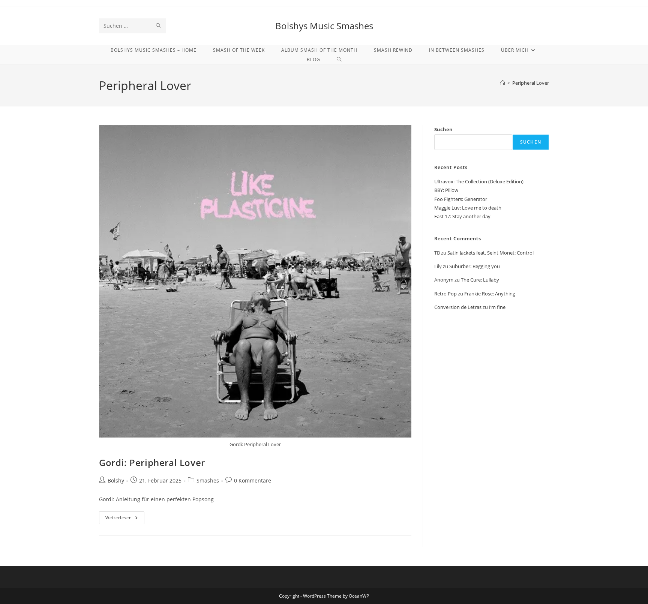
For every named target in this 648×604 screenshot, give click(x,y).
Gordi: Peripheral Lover (152, 462)
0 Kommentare (252, 480)
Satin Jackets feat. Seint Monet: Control (490, 252)
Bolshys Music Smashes (324, 25)
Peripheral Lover (530, 82)
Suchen (443, 129)
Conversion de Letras (458, 307)
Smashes (207, 480)
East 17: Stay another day (462, 216)
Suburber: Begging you (474, 266)
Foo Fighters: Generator (460, 199)
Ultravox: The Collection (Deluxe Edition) (479, 181)
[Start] (502, 82)
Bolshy (116, 480)
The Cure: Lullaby (480, 279)
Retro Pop (445, 293)
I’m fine (497, 307)
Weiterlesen (124, 519)
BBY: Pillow (446, 190)
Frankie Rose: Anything (489, 293)
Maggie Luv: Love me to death (467, 207)
